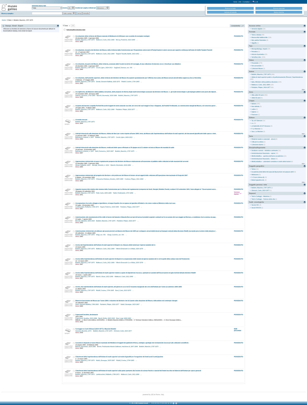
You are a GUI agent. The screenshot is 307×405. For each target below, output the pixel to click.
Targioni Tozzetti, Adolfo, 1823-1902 (127, 54)
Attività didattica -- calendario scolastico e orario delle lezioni (271, 161)
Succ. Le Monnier (257, 131)
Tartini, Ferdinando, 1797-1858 (123, 193)
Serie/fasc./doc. (256, 57)
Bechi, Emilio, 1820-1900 (106, 318)
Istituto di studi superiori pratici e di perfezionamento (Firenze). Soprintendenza (277, 77)
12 (171, 403)
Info (240, 2)
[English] (253, 2)
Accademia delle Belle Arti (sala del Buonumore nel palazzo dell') (272, 172)
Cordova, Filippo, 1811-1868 (134, 179)
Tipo (250, 46)
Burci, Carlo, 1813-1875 (123, 290)
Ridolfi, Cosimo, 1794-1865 (130, 81)
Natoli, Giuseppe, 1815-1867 (130, 304)
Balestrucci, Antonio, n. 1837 (84, 137)
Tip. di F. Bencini (256, 120)
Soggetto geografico (256, 166)
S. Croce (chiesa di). (258, 177)
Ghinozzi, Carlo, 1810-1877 (123, 331)
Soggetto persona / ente (258, 185)
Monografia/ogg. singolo (259, 49)
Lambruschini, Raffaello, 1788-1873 (87, 207)
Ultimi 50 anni (255, 98)
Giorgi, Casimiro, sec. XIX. (116, 235)
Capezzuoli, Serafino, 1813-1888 (86, 318)
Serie (251, 136)
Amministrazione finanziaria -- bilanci (263, 159)
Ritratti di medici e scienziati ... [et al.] (263, 139)
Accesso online (254, 26)
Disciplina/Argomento (257, 147)
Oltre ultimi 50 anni (257, 95)
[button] (71, 7)
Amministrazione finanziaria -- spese (263, 153)
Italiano (253, 104)
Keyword (252, 193)
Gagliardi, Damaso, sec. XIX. (123, 68)
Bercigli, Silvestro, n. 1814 (100, 165)
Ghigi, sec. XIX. (101, 235)
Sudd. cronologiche (256, 202)
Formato (252, 32)
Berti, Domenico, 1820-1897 (104, 151)
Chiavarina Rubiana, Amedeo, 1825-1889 (110, 179)
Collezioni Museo (257, 68)
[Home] (9, 7)
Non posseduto (256, 66)
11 (168, 403)
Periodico (254, 51)
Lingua (251, 101)
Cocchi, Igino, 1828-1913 (104, 68)
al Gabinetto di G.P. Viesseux (260, 126)
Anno (251, 92)
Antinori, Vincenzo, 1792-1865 (85, 95)
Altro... (304, 90)
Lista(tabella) (235, 26)
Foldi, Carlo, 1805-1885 (104, 193)
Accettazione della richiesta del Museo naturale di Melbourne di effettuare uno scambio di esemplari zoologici (112, 36)
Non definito (255, 106)
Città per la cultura (257, 142)
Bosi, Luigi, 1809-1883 (123, 318)
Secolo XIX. (255, 205)
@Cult (153, 394)
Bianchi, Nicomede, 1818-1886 (107, 95)
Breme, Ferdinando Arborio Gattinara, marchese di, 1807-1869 (117, 346)
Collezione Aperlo (257, 144)
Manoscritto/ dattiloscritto (259, 37)
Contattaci (246, 2)
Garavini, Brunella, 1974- (83, 331)
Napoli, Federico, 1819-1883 (109, 207)
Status (251, 60)
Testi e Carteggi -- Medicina (260, 196)
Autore (251, 71)
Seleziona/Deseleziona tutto (75, 30)
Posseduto (254, 63)
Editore (251, 117)
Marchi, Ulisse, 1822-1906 (105, 276)
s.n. (252, 123)
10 (166, 403)
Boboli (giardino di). (257, 180)
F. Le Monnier (255, 129)
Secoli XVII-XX (256, 208)
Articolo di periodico (257, 54)
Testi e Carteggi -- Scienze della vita (263, 199)
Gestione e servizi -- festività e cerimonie (264, 150)
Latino (253, 109)
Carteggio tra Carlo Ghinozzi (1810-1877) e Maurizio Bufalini (95, 329)
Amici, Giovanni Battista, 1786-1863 (87, 304)
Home (235, 2)
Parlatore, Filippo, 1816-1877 (125, 109)
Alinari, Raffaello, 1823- (83, 165)
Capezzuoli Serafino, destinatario (86, 314)
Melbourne (255, 174)
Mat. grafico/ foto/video (258, 40)
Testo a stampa (256, 35)
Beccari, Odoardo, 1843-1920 (85, 221)
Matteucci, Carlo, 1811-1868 (105, 40)
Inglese (253, 112)
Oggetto (254, 43)
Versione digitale (237, 193)
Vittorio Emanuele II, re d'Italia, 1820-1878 (129, 249)
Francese (254, 114)
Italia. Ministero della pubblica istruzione (264, 82)
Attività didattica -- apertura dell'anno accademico (267, 156)
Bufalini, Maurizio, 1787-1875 (85, 40)
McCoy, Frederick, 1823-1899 (125, 40)
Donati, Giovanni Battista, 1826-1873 (108, 81)
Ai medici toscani (81, 120)
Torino (253, 169)
